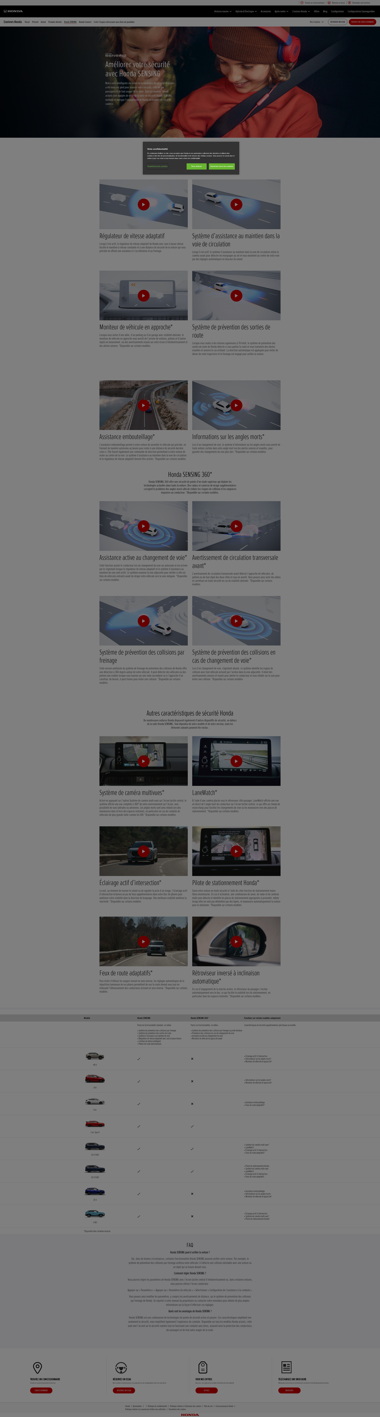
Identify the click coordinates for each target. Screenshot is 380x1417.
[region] (191, 158)
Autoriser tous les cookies (221, 166)
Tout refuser (196, 166)
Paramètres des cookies (157, 166)
